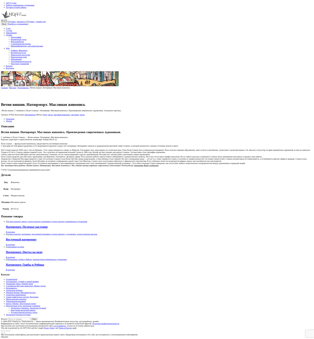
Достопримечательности (21, 61)
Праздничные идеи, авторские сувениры (23, 306)
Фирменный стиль (18, 39)
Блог (8, 48)
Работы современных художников (20, 5)
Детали (9, 121)
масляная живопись (62, 115)
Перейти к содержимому (18, 24)
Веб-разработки (17, 42)
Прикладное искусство (20, 55)
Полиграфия (16, 37)
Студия (9, 31)
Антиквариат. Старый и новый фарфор (22, 281)
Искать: (4, 319)
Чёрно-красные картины (16, 299)
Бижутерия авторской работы (23, 310)
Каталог (9, 66)
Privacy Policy (49, 328)
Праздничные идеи (19, 57)
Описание (10, 119)
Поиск (34, 319)
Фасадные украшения (20, 64)
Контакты (10, 68)
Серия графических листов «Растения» (22, 297)
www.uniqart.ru (59, 326)
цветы (82, 115)
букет (45, 115)
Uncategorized (11, 279)
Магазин (12, 88)
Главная (4, 88)
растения (75, 115)
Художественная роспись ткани (24, 312)
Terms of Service (65, 328)
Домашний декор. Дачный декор (19, 284)
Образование (11, 33)
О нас (8, 28)
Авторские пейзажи (14, 290)
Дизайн (9, 35)
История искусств (18, 53)
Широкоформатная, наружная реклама (27, 46)
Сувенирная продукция (21, 44)
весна (50, 115)
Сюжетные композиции (16, 295)
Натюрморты (23, 88)
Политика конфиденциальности (105, 324)
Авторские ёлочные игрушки (18, 315)
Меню (4, 24)
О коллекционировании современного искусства (28, 170)
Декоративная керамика (16, 301)
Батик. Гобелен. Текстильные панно (21, 304)
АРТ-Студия (11, 3)
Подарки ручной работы (16, 7)
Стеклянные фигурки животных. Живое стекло (26, 286)
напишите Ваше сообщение (146, 165)
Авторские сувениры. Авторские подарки (28, 308)
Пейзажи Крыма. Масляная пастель (21, 293)
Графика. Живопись (19, 50)
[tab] (159, 119)
